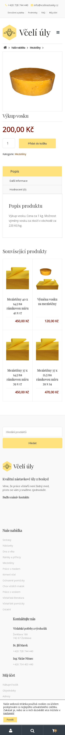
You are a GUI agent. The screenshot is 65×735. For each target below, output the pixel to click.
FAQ (43, 12)
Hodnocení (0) (18, 189)
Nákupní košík (10, 684)
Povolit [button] (10, 719)
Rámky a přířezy (12, 557)
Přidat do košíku (37, 143)
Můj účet (53, 12)
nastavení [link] (8, 713)
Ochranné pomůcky (14, 580)
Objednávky (9, 690)
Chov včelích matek (13, 586)
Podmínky (32, 12)
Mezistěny (20, 154)
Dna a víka (8, 551)
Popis (14, 171)
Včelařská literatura (13, 597)
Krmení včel (9, 574)
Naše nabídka (18, 47)
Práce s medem (11, 568)
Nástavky (8, 545)
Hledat (32, 443)
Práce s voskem (11, 592)
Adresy (6, 696)
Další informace (19, 180)
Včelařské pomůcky (13, 603)
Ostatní (7, 609)
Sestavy (7, 539)
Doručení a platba (16, 12)
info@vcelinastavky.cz (46, 5)
